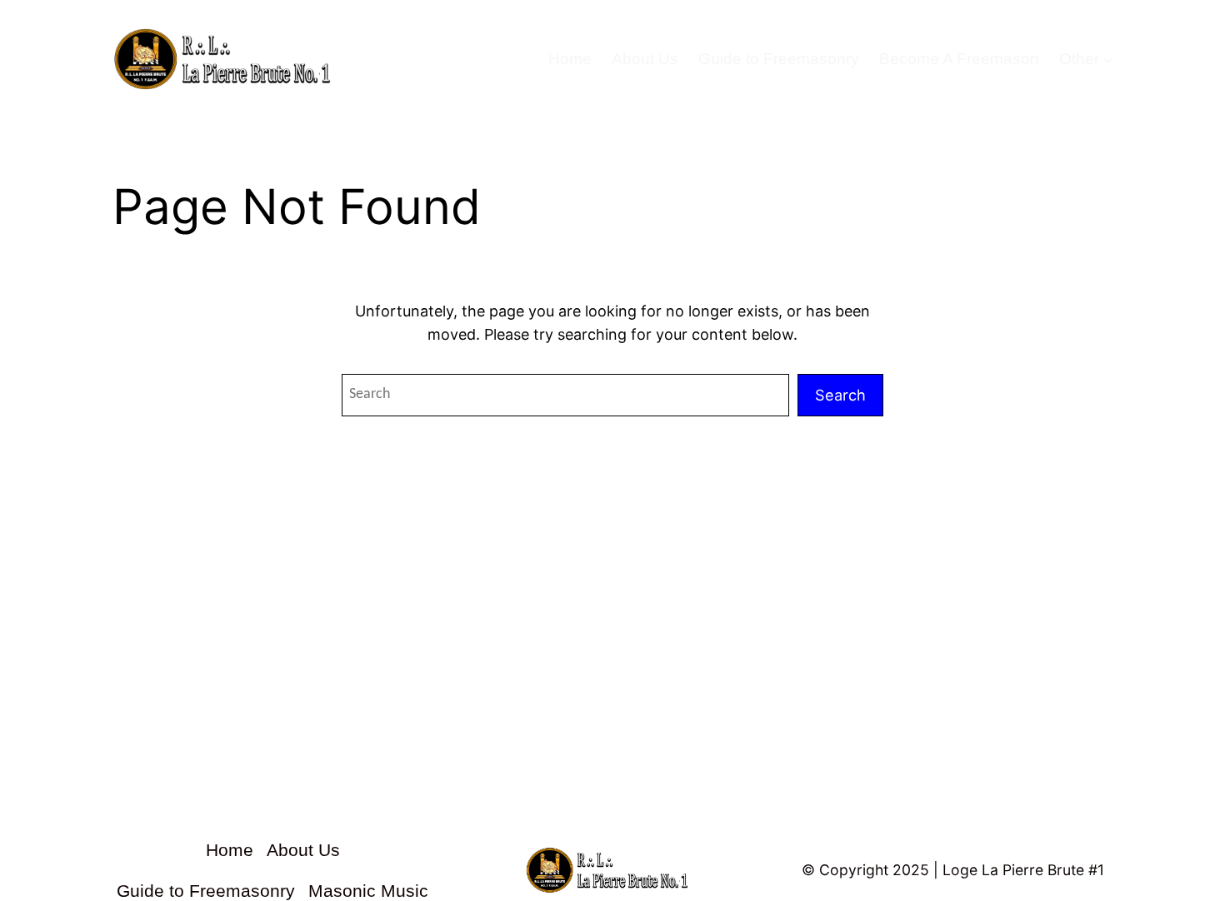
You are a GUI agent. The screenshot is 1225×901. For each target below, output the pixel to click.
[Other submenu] (1107, 58)
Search (840, 395)
